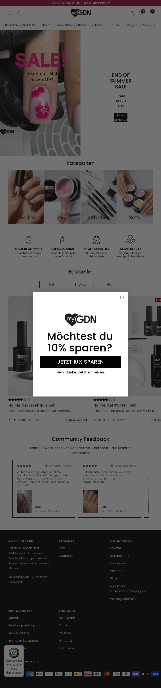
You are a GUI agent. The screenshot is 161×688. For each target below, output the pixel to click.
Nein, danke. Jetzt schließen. (80, 372)
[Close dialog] (121, 297)
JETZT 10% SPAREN (80, 361)
